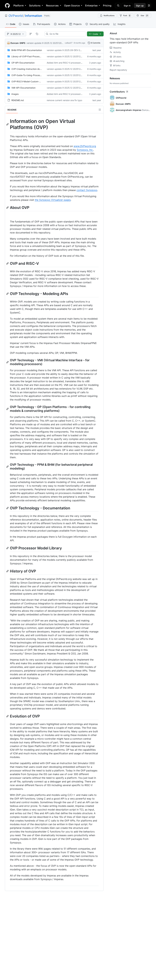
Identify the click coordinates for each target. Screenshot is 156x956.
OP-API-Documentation (23, 62)
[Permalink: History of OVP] (8, 571)
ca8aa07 (68, 43)
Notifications (109, 15)
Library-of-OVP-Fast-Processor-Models (30, 56)
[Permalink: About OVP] (8, 207)
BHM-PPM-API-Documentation (26, 50)
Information (33, 16)
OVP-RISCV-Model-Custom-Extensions (30, 81)
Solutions (35, 5)
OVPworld (16, 16)
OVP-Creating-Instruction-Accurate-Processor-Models (38, 69)
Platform (18, 5)
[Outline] (99, 109)
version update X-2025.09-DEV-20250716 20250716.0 (74, 50)
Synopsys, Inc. (85, 149)
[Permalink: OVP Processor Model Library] (8, 548)
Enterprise (91, 5)
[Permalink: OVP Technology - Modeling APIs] (8, 293)
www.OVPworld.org (85, 146)
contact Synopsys (86, 190)
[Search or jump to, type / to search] (118, 5)
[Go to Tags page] (37, 33)
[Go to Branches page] (30, 33)
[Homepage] (7, 5)
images (15, 94)
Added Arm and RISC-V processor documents (69, 62)
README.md (17, 100)
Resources (52, 5)
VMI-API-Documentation (23, 87)
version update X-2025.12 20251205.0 (46, 43)
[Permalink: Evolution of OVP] (8, 716)
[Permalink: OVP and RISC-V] (8, 263)
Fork (126, 15)
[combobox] (66, 34)
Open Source (72, 5)
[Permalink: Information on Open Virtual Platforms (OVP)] (8, 124)
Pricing (107, 5)
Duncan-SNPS (18, 43)
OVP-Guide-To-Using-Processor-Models (31, 75)
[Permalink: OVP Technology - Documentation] (8, 508)
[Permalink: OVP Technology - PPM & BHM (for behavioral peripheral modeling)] (8, 466)
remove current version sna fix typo (64, 100)
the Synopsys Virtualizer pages (53, 199)
